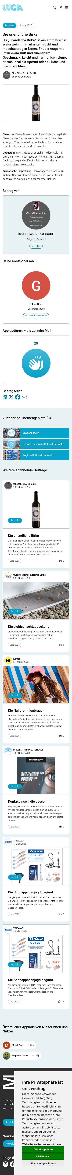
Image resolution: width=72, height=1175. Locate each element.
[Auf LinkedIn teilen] (5, 397)
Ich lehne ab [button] (43, 1156)
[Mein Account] (61, 7)
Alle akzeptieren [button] (43, 1149)
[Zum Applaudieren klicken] (36, 363)
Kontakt (10, 1122)
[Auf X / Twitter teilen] (11, 397)
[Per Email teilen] (24, 397)
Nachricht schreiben (37, 315)
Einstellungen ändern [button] (43, 1163)
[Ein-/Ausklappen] (66, 7)
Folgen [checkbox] (38, 246)
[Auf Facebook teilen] (17, 397)
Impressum (9, 1108)
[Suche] (55, 7)
